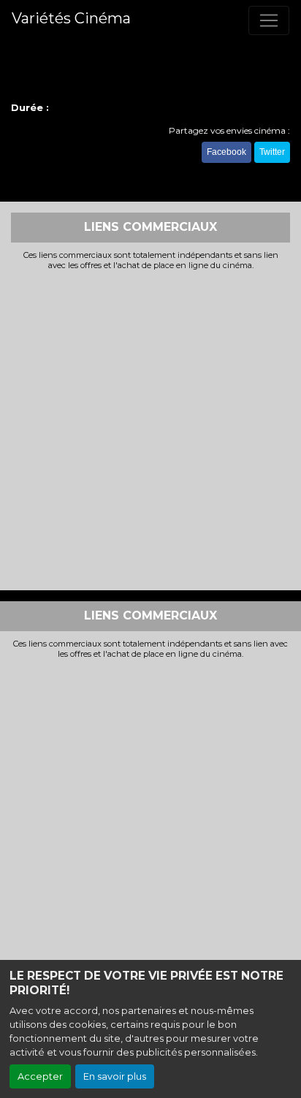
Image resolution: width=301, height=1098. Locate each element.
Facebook (226, 152)
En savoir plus (114, 1076)
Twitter (272, 152)
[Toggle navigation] (268, 20)
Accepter (40, 1076)
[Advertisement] (150, 428)
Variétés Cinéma (71, 18)
